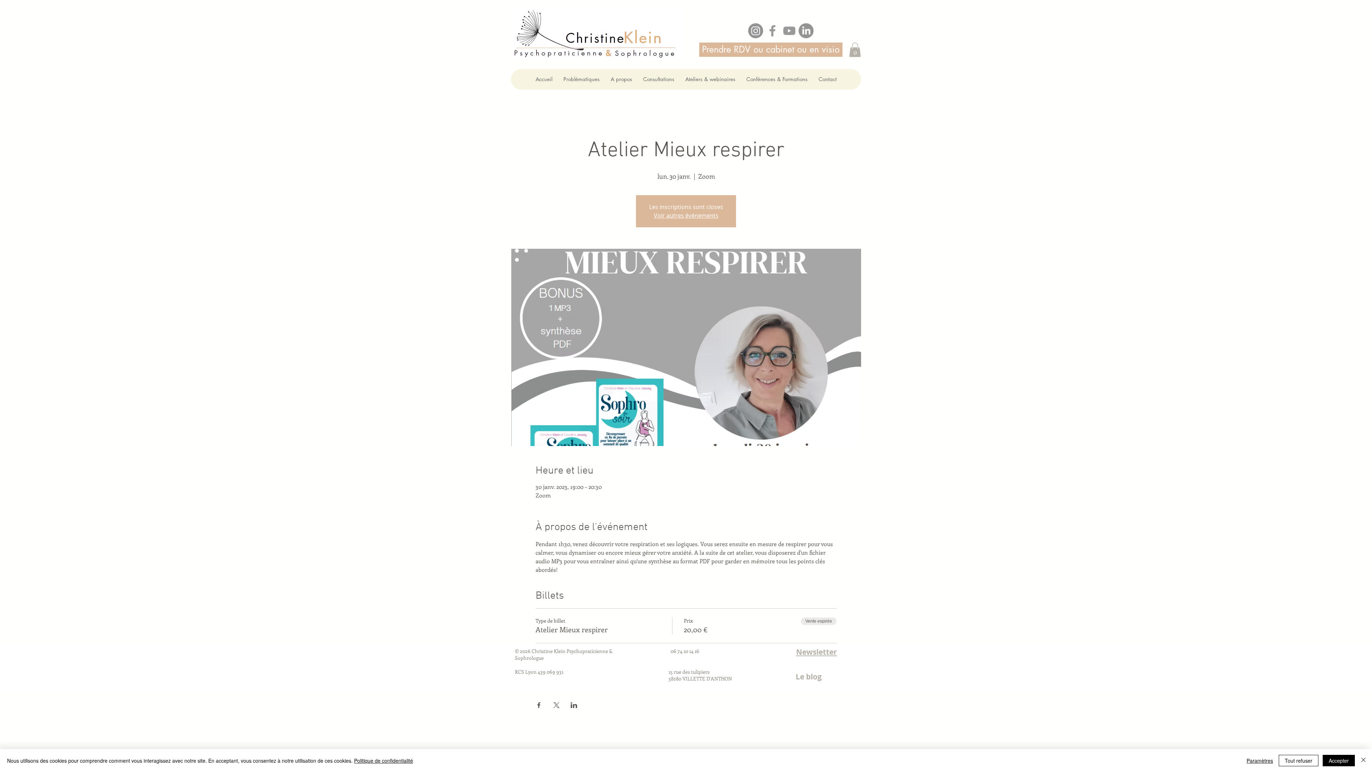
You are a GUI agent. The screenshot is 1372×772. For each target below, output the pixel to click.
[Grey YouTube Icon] (789, 30)
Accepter (1339, 760)
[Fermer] (1363, 760)
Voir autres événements (686, 215)
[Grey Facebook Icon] (772, 30)
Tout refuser (1298, 760)
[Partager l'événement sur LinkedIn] (574, 705)
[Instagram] (755, 30)
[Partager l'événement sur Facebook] (539, 705)
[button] (855, 50)
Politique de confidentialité (383, 760)
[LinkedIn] (806, 30)
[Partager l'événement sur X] (556, 705)
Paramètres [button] (1260, 760)
